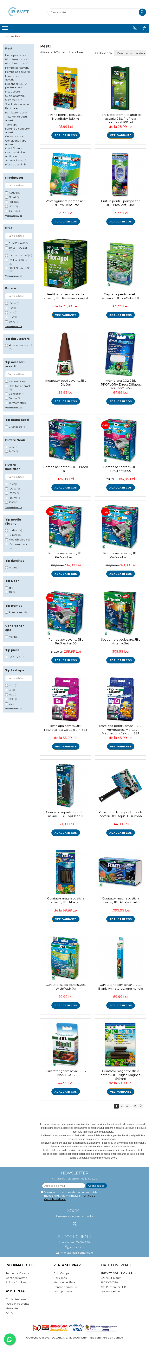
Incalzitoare (12, 91)
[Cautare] (142, 12)
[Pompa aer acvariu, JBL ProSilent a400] (65, 613)
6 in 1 (11, 685)
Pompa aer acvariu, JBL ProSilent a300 (120, 555)
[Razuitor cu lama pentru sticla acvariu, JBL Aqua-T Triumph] (120, 786)
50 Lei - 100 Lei (18, 247)
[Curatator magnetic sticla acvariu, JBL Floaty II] (65, 872)
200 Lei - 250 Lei (19, 267)
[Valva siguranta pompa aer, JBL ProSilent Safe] (65, 174)
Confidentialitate (16, 1277)
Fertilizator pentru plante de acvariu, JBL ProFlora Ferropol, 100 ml (121, 118)
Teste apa (11, 124)
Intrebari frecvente (17, 1303)
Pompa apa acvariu (17, 71)
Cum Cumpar (62, 1273)
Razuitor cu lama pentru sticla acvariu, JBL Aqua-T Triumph (121, 814)
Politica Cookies (16, 1282)
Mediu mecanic (18, 544)
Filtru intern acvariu (17, 63)
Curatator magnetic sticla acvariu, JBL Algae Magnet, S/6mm (120, 1074)
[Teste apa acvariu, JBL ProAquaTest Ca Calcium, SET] (65, 699)
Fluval (12, 197)
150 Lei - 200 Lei (18, 260)
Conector (15, 393)
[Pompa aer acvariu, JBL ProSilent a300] (120, 527)
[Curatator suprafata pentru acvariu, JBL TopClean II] (65, 786)
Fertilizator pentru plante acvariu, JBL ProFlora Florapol (66, 296)
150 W (12, 493)
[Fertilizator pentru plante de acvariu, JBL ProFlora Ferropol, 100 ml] (120, 88)
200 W (13, 497)
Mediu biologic (18, 539)
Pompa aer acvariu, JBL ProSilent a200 (65, 555)
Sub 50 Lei (15, 243)
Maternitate (16, 381)
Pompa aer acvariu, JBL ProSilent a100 (120, 469)
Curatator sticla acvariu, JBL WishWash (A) (66, 986)
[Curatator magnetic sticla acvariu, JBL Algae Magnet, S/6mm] (120, 1044)
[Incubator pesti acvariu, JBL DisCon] (65, 354)
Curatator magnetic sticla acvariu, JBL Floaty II (65, 900)
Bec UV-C (15, 656)
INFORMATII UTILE (21, 1265)
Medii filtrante (14, 148)
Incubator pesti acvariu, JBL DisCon (65, 382)
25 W (12, 502)
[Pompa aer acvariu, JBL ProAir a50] (65, 440)
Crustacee (15, 426)
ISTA (11, 206)
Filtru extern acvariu (17, 59)
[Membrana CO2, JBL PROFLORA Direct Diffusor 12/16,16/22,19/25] (120, 354)
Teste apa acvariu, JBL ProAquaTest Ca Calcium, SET (65, 728)
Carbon (13, 530)
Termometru (17, 402)
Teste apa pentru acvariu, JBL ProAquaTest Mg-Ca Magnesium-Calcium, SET (120, 729)
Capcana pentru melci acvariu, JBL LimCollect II (120, 296)
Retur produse (63, 1291)
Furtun (13, 398)
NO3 (12, 698)
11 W (11, 307)
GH (11, 689)
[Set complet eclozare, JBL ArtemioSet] (120, 613)
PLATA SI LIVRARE (68, 1265)
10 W (12, 484)
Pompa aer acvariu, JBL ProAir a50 (65, 469)
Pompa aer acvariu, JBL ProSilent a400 (65, 641)
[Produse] (5, 29)
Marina (13, 636)
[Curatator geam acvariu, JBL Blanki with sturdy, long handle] (120, 958)
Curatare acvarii (15, 136)
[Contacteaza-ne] (134, 28)
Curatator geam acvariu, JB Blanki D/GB (66, 1073)
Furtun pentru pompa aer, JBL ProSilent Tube (120, 203)
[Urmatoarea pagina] (140, 1106)
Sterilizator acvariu (17, 104)
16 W (11, 312)
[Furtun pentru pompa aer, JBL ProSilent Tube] (120, 174)
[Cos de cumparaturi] (144, 28)
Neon (12, 567)
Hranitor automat (19, 385)
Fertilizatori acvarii (16, 112)
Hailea (13, 201)
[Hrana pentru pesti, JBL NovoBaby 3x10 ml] (65, 88)
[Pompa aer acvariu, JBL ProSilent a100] (120, 440)
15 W (11, 446)
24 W (12, 451)
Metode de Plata (64, 1282)
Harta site (12, 1308)
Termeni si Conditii (17, 1273)
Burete (13, 534)
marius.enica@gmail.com (76, 1252)
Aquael (13, 192)
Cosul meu (60, 1277)
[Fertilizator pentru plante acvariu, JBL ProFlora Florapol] (65, 265)
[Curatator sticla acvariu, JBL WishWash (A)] (65, 958)
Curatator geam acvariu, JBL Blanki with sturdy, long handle (120, 986)
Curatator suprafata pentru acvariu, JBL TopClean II (66, 814)
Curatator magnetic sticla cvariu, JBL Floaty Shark (120, 900)
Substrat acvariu (15, 95)
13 (135, 1106)
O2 (10, 703)
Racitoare (11, 108)
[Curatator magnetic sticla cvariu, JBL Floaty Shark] (120, 872)
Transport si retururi (66, 1286)
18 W (12, 316)
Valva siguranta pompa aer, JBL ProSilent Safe (66, 203)
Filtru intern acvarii (20, 345)
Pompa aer (16, 612)
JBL (11, 210)
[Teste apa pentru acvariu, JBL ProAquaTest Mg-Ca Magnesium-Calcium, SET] (120, 699)
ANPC (9, 1312)
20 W (12, 321)
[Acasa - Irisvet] (22, 12)
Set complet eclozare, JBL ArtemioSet (120, 641)
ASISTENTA (15, 1291)
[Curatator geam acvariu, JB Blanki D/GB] (65, 1044)
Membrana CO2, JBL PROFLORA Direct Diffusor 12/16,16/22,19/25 (120, 384)
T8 (10, 592)
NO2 (11, 694)
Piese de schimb (15, 164)
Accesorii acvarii (15, 160)
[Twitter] (74, 1223)
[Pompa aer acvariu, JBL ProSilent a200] (65, 527)
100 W (12, 303)
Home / (10, 36)
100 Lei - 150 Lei (18, 255)
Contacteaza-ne (16, 1299)
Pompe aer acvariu (17, 67)
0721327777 (77, 1247)
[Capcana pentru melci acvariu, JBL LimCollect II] (120, 264)
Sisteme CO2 (13, 99)
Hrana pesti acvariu (17, 55)
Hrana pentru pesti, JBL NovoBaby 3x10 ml (65, 116)
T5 (10, 587)
